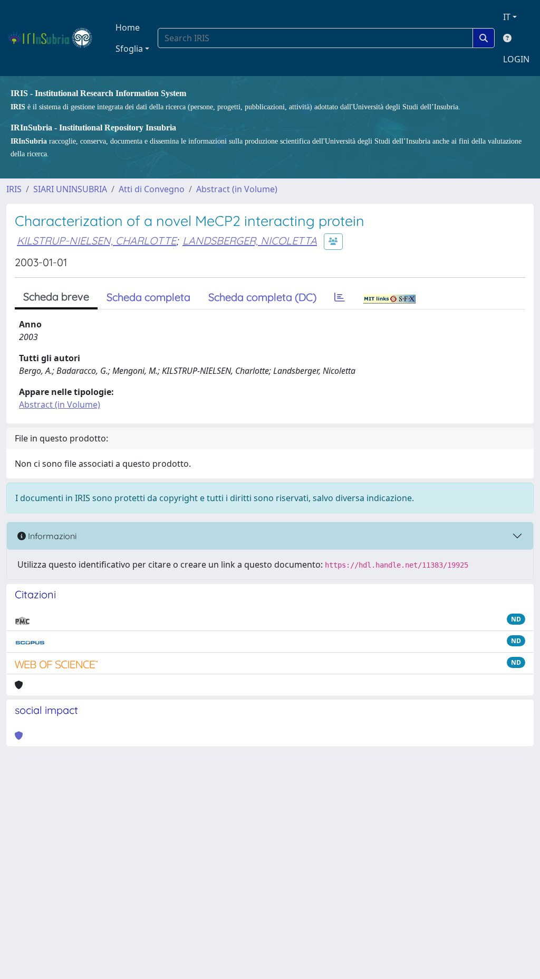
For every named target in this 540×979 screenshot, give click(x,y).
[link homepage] (54, 38)
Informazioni (51, 536)
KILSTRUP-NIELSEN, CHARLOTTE (96, 240)
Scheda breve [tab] (56, 296)
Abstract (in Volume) (236, 189)
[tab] (339, 297)
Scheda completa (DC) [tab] (262, 297)
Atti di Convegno (152, 189)
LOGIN (516, 59)
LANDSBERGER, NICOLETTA (249, 240)
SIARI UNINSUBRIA (70, 189)
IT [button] (506, 17)
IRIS (14, 189)
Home (127, 27)
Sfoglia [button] (129, 48)
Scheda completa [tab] (148, 297)
